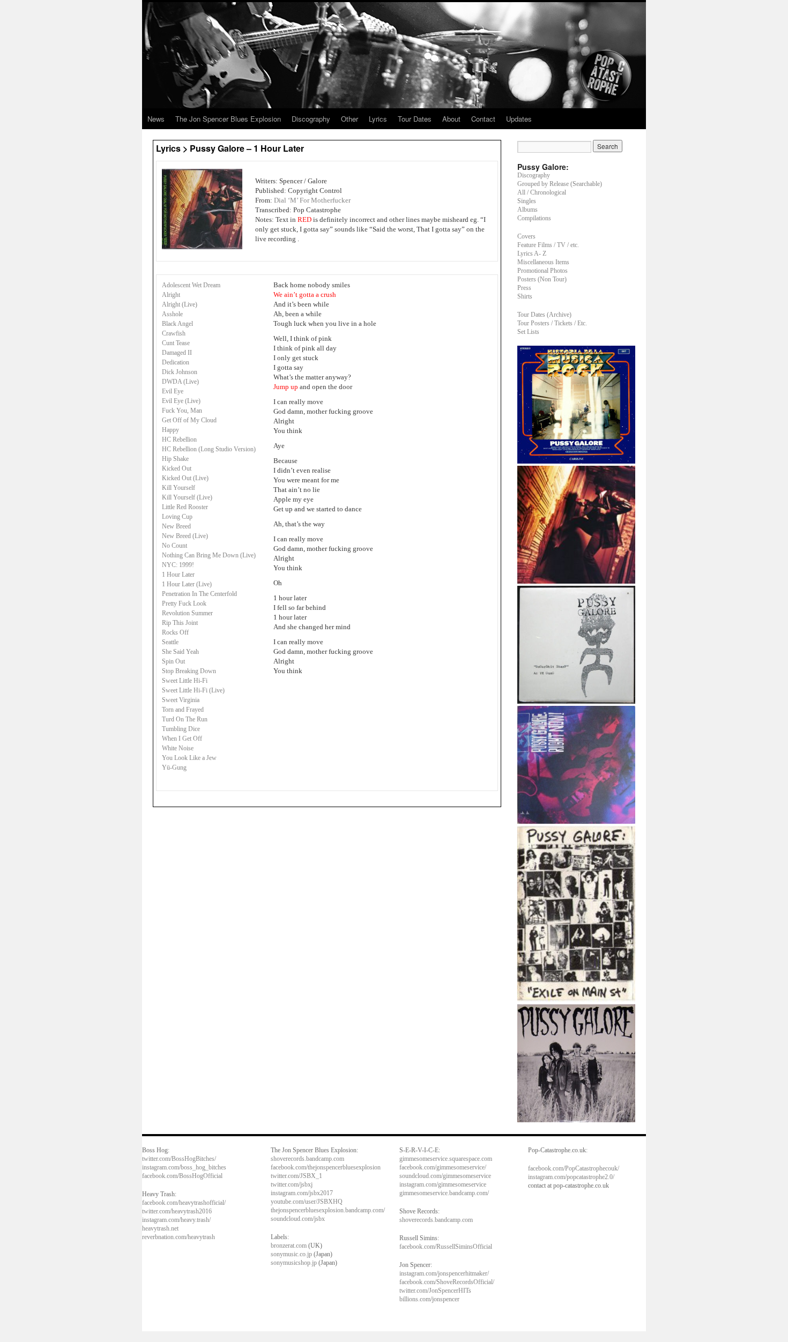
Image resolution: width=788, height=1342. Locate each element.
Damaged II (177, 352)
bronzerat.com (289, 1245)
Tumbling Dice (181, 729)
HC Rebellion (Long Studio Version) (209, 449)
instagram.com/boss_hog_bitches (184, 1167)
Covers (526, 236)
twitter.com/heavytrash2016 (177, 1211)
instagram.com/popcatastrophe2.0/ (571, 1177)
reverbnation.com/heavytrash (178, 1237)
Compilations (534, 218)
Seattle (170, 642)
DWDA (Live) (180, 381)
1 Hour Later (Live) (187, 584)
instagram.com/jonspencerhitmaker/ (444, 1273)
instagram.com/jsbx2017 (302, 1193)
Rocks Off (175, 632)
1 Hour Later (178, 574)
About (451, 119)
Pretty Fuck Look (184, 603)
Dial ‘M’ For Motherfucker (312, 200)
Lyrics (378, 119)
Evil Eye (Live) (181, 401)
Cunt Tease (176, 343)
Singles (526, 201)
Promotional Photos (542, 270)
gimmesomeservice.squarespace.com (445, 1158)
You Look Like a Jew (189, 758)
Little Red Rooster (185, 507)
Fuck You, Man (182, 410)
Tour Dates (415, 119)
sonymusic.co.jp (291, 1254)
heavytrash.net (160, 1228)
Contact (483, 119)
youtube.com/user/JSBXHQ (307, 1201)
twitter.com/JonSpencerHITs (435, 1290)
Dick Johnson (179, 372)
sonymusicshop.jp (294, 1262)
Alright (171, 295)
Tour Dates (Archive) (544, 314)
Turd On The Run (184, 719)
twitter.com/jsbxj (292, 1184)
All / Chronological (541, 192)
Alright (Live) (179, 304)
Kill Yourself (178, 487)
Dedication (175, 362)
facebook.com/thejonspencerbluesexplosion (326, 1167)
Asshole (172, 314)
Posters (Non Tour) (542, 279)
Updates (519, 119)
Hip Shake (175, 459)
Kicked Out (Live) (185, 478)
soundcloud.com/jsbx (298, 1218)
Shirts (524, 296)
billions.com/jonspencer (429, 1299)
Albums (527, 209)
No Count (174, 545)
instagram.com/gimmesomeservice (442, 1184)
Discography (311, 119)
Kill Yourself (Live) (187, 497)
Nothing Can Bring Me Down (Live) (209, 555)
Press (524, 288)
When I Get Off (182, 738)
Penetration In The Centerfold (199, 594)
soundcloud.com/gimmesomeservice (445, 1176)
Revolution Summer (187, 613)
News (156, 119)
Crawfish (173, 333)
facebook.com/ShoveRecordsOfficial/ (446, 1282)
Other (349, 119)
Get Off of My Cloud (189, 420)
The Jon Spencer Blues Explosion (228, 119)
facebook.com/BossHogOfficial (182, 1176)
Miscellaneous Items (543, 262)
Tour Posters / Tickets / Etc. (552, 323)
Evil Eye (172, 391)
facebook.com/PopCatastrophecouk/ (573, 1168)
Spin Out (173, 661)
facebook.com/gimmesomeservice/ (442, 1167)
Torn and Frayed (183, 709)
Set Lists (528, 332)
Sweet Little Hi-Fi (184, 680)
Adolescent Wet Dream (191, 285)
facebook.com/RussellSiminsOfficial (445, 1246)
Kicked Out (176, 468)
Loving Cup (177, 516)
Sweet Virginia (180, 700)
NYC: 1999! (178, 565)
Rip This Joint (180, 623)
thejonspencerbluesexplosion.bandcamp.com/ (328, 1210)
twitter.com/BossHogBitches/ (179, 1158)
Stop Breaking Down (189, 671)
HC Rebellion (179, 439)
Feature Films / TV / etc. (548, 245)
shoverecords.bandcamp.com (307, 1158)
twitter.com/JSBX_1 (296, 1176)
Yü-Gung (174, 767)
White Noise (178, 748)
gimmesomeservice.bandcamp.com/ (444, 1193)
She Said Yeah (180, 651)
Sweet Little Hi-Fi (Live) (193, 690)
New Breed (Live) (185, 536)
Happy (170, 430)
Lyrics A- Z (531, 253)
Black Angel (177, 323)
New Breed (176, 526)
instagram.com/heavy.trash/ (176, 1220)
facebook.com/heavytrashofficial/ (184, 1202)
